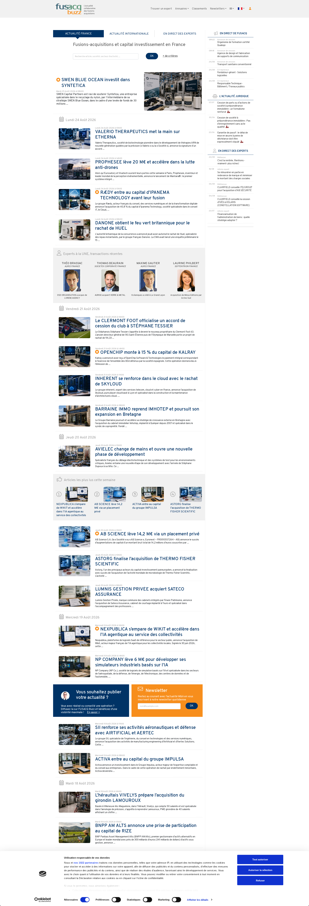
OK (152, 56)
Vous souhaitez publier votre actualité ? (98, 695)
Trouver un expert (161, 8)
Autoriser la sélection (260, 870)
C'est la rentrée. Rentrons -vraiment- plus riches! (231, 162)
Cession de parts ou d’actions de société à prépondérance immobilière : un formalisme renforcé (233, 107)
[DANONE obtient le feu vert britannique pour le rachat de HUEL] (74, 230)
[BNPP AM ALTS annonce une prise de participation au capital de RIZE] (74, 832)
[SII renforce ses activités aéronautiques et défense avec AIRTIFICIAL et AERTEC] (74, 734)
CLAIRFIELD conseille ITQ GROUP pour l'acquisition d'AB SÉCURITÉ (234, 189)
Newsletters (217, 8)
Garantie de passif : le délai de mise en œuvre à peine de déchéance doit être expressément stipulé (232, 137)
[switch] (116, 899)
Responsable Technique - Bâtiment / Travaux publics (231, 85)
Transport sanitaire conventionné (234, 64)
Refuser (260, 880)
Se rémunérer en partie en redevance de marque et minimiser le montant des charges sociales (234, 175)
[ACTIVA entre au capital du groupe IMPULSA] (152, 494)
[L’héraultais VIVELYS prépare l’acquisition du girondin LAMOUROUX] (74, 802)
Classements (199, 8)
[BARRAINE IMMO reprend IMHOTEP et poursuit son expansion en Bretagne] (74, 416)
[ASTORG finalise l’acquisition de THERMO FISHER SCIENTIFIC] (190, 494)
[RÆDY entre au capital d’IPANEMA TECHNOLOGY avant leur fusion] (74, 199)
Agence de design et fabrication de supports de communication (233, 55)
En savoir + (93, 712)
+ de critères (170, 56)
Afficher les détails (197, 899)
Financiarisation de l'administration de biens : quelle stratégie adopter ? (233, 217)
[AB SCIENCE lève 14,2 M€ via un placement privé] (114, 494)
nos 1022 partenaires (86, 862)
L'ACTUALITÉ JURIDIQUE (233, 96)
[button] (250, 8)
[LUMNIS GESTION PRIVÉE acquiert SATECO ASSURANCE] (74, 596)
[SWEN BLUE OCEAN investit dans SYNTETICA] (173, 91)
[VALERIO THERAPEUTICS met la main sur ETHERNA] (74, 138)
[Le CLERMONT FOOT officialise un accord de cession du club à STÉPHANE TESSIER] (74, 327)
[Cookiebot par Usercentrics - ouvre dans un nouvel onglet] (43, 899)
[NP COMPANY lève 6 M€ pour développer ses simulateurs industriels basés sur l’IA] (74, 666)
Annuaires (181, 8)
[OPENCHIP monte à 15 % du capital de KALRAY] (74, 356)
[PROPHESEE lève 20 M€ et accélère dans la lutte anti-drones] (74, 169)
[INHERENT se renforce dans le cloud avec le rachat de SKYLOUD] (74, 385)
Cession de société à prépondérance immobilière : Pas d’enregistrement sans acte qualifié (233, 122)
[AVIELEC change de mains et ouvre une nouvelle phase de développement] (74, 456)
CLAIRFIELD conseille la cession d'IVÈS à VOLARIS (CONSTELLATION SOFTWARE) (233, 202)
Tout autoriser (260, 859)
